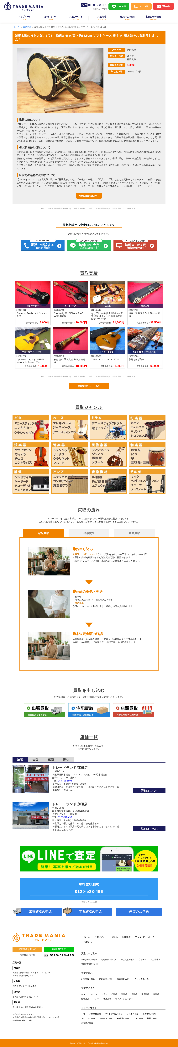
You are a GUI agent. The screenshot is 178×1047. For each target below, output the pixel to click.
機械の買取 (152, 1018)
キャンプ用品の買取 (114, 1014)
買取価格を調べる (27, 949)
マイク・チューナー (124, 999)
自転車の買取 (132, 1014)
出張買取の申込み (89, 959)
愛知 (66, 760)
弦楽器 (124, 994)
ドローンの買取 (106, 1018)
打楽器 (114, 994)
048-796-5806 (65, 781)
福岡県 (17, 992)
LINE (84, 554)
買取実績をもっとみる (89, 386)
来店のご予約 (139, 911)
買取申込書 (155, 959)
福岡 (51, 760)
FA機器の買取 (123, 1018)
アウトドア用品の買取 (91, 1014)
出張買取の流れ (88, 979)
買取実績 (27, 27)
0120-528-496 (65, 817)
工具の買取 (138, 1018)
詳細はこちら (149, 790)
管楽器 (134, 994)
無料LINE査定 (59, 949)
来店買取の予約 (127, 959)
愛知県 (17, 1002)
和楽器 (156, 994)
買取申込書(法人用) (89, 964)
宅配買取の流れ (106, 979)
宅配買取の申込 (90, 911)
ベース (94, 994)
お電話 (76, 554)
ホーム (16, 27)
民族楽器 (145, 994)
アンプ (96, 999)
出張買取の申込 (40, 911)
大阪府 (17, 981)
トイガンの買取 (88, 1018)
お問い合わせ (101, 937)
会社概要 (126, 937)
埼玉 (20, 760)
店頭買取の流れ (124, 979)
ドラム (104, 994)
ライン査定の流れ (142, 979)
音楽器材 (107, 999)
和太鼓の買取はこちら (89, 196)
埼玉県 (17, 967)
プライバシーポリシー (146, 937)
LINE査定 (122, 6)
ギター (84, 994)
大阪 (35, 760)
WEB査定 (144, 6)
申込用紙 (79, 603)
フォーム (93, 554)
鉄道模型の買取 (149, 1014)
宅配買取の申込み (109, 959)
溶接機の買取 (87, 1023)
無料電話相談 (89, 888)
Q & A (115, 937)
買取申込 (166, 6)
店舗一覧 (142, 959)
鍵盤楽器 (85, 999)
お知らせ (88, 942)
